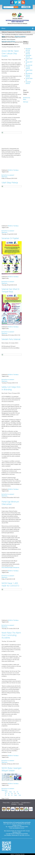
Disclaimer (14, 804)
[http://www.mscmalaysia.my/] (13, 809)
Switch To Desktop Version (17, 854)
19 (5, 795)
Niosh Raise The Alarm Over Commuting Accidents (11, 635)
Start (6, 792)
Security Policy (15, 802)
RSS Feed (25, 102)
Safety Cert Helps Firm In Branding (11, 388)
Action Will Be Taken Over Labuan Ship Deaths (10, 53)
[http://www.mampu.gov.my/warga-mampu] (31, 809)
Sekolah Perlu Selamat (11, 339)
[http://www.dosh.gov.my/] (22, 809)
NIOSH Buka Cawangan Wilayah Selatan (11, 769)
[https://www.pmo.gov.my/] (8, 809)
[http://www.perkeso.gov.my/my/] (26, 809)
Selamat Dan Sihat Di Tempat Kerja (10, 290)
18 (18, 793)
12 (14, 792)
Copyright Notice (25, 802)
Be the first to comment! (8, 175)
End (20, 795)
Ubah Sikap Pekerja (10, 182)
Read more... (5, 176)
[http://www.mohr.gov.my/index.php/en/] (17, 809)
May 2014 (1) (29, 73)
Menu (3, 28)
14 (5, 793)
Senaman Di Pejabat (10, 238)
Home (3, 36)
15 (8, 793)
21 (12, 795)
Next (15, 795)
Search (15, 7)
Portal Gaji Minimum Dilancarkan (10, 502)
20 (8, 795)
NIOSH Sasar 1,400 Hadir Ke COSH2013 (10, 584)
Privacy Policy (6, 802)
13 (17, 792)
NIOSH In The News (20, 36)
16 (12, 793)
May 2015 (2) (29, 65)
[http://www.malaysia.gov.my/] (4, 809)
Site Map (20, 804)
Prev (10, 792)
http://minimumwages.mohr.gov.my (10, 567)
